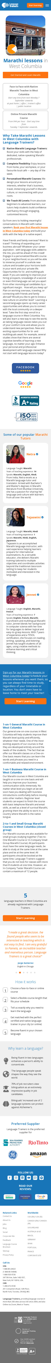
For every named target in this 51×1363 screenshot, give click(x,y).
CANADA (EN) (33, 1221)
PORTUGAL (32, 1247)
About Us (6, 1220)
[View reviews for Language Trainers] (25, 1351)
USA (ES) (39, 1217)
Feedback (7, 1240)
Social (5, 1232)
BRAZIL (30, 1235)
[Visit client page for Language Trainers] (25, 1341)
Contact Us (7, 1216)
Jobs (4, 1224)
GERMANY (32, 1239)
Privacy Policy (8, 1255)
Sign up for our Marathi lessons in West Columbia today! (23, 674)
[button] (16, 972)
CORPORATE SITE (34, 1255)
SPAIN (30, 1243)
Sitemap (6, 1251)
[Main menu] (47, 5)
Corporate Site (9, 1236)
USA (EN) (31, 1217)
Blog (5, 1228)
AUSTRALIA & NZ (34, 1231)
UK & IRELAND (33, 1227)
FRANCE (31, 1251)
